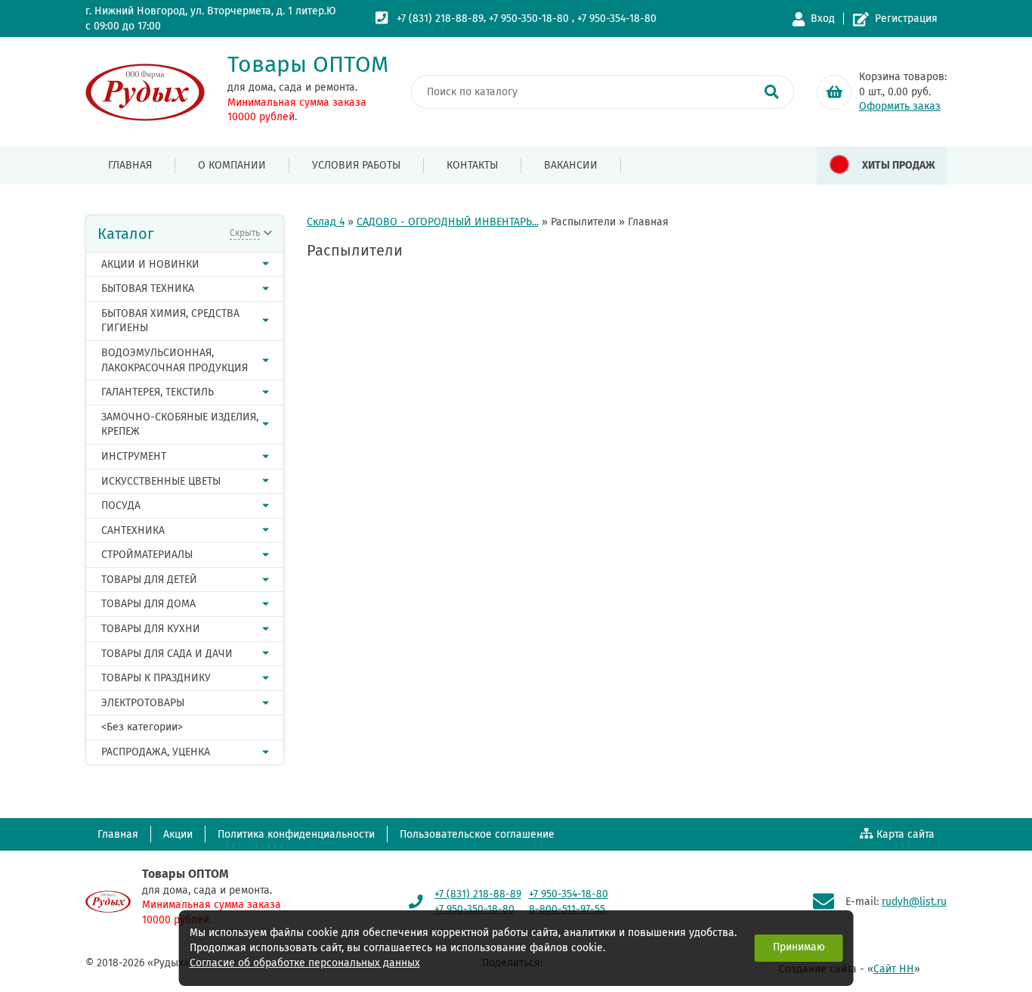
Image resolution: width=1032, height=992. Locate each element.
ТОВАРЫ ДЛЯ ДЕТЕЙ (149, 579)
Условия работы (356, 165)
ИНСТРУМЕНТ (133, 456)
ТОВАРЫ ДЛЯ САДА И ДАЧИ (167, 653)
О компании (232, 165)
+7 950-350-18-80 (529, 18)
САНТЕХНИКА (133, 530)
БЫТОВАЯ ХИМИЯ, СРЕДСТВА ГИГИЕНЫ (170, 321)
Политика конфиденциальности (296, 834)
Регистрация (906, 18)
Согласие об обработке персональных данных (305, 962)
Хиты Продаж (898, 165)
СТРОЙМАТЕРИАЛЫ (147, 554)
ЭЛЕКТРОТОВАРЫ (142, 702)
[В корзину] (834, 92)
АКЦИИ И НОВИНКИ (150, 264)
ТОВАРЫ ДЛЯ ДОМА (148, 603)
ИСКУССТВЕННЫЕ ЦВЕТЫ (161, 481)
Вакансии (571, 165)
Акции (178, 834)
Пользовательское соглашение (477, 834)
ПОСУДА (121, 505)
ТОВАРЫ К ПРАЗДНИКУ (156, 677)
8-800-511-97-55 (567, 909)
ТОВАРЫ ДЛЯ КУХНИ (150, 628)
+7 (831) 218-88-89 (440, 18)
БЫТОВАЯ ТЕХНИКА (147, 288)
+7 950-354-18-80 (617, 18)
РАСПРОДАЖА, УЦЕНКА (155, 752)
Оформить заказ (900, 106)
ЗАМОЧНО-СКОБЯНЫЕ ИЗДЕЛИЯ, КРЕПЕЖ (179, 425)
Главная (130, 165)
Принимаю (799, 947)
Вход (823, 18)
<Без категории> (142, 727)
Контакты (472, 165)
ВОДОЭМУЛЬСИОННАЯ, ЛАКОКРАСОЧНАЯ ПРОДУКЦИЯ (174, 360)
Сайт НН (893, 969)
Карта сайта (905, 834)
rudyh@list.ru (914, 901)
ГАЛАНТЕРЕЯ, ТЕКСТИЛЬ (157, 392)
